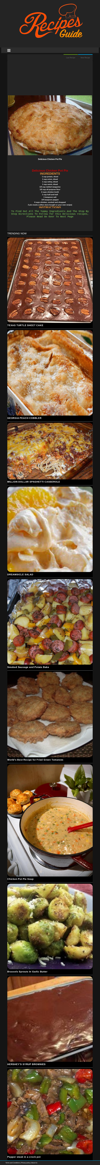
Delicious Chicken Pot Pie (50, 159)
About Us (34, 1163)
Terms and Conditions (12, 1163)
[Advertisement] (50, 78)
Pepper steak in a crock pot (24, 1157)
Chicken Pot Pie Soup (20, 879)
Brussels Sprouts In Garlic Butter (27, 971)
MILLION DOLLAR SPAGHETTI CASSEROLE (33, 481)
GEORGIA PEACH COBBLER (24, 418)
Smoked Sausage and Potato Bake (28, 667)
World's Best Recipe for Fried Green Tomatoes (35, 759)
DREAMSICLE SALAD (20, 574)
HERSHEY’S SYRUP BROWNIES (26, 1064)
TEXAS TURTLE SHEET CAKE (25, 325)
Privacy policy (26, 1163)
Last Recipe (70, 58)
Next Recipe (85, 58)
